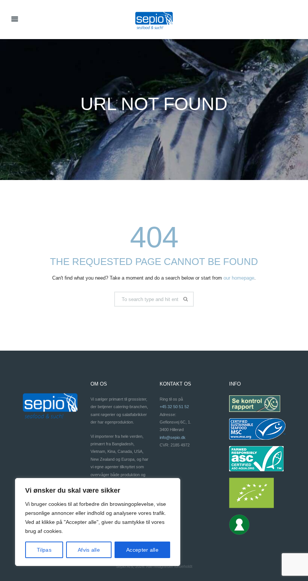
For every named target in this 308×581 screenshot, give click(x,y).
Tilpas (44, 550)
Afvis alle (89, 550)
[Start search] (186, 299)
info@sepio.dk (173, 437)
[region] (97, 522)
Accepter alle (142, 550)
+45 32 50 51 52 (174, 406)
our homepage (238, 278)
